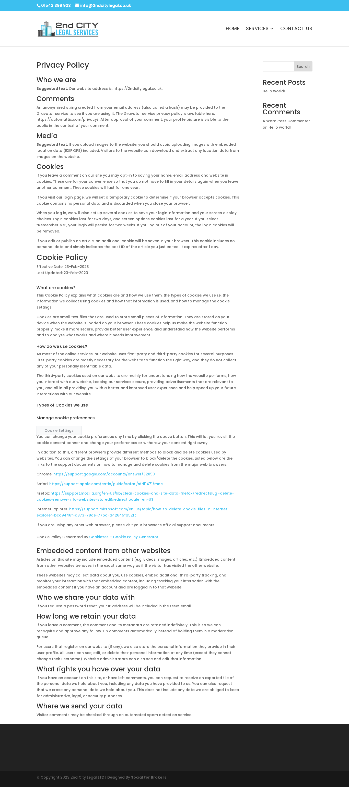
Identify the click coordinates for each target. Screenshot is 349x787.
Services (257, 29)
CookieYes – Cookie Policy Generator (123, 536)
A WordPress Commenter (286, 121)
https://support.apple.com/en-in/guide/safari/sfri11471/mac (106, 483)
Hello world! (274, 91)
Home (233, 29)
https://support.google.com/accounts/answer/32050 (104, 474)
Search (303, 66)
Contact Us (296, 29)
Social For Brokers (148, 777)
